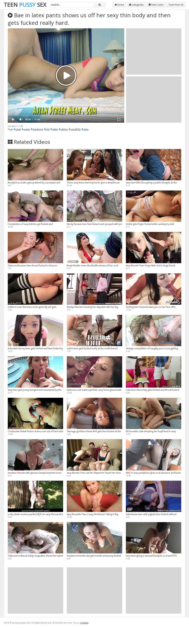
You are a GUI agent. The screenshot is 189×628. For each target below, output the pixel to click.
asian (27, 129)
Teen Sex (25, 4)
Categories (137, 4)
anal (18, 129)
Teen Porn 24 (176, 4)
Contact (84, 622)
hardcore (38, 129)
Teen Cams (157, 4)
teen (86, 129)
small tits (75, 129)
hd (47, 129)
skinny (64, 129)
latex (55, 129)
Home (120, 4)
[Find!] (99, 4)
